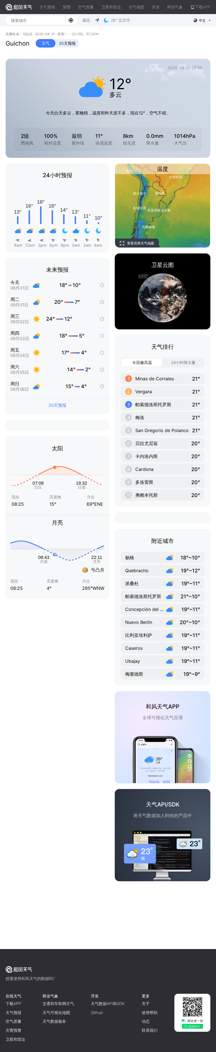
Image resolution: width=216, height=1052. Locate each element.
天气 (46, 43)
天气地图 (136, 7)
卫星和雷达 (111, 7)
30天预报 (67, 43)
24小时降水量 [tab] (183, 362)
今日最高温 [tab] (142, 362)
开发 (156, 7)
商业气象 (175, 7)
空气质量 (86, 7)
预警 (67, 7)
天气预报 (47, 7)
